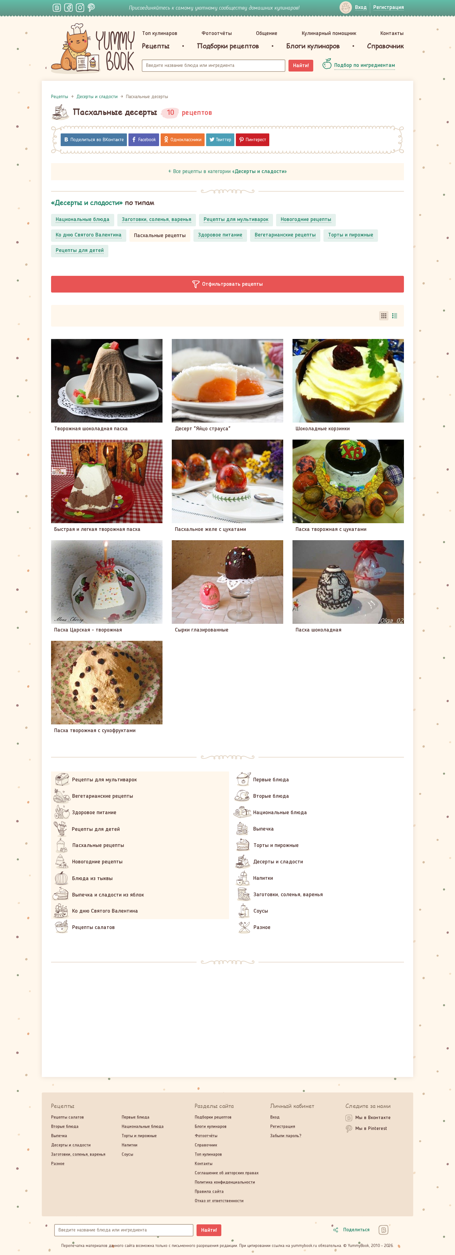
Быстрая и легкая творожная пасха (97, 529)
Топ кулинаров (159, 33)
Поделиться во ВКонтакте (97, 139)
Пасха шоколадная (318, 630)
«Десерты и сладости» (87, 202)
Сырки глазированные (201, 630)
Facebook (147, 139)
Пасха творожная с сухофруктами (95, 730)
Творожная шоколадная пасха (91, 429)
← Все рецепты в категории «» (227, 171)
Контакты (392, 33)
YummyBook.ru (93, 48)
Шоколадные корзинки (323, 429)
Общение (266, 33)
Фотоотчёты (217, 33)
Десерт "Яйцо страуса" (203, 429)
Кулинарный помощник (329, 33)
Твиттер (223, 139)
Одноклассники (186, 139)
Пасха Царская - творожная (88, 630)
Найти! (301, 65)
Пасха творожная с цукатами (331, 529)
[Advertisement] (227, 1016)
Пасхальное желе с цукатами (210, 529)
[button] (227, 284)
